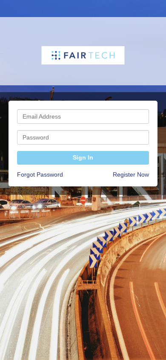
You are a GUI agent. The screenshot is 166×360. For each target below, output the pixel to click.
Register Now (131, 174)
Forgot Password (40, 174)
